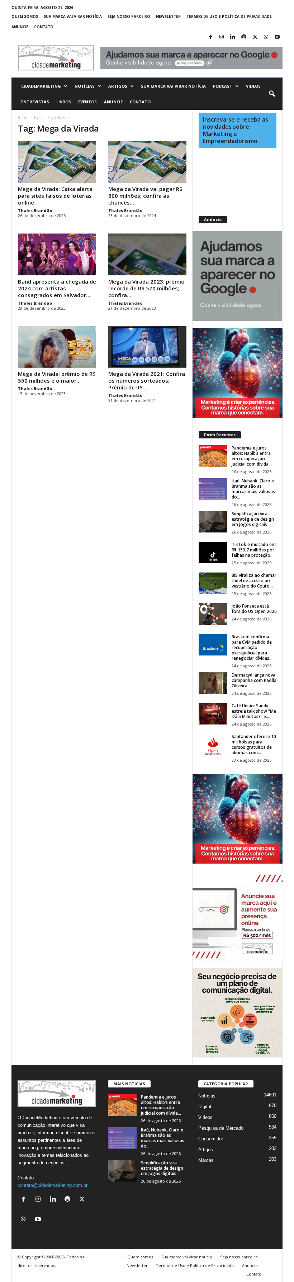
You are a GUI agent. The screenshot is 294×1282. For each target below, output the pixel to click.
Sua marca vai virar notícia (73, 16)
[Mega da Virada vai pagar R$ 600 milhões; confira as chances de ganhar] (147, 162)
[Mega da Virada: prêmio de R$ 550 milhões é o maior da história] (57, 347)
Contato (43, 26)
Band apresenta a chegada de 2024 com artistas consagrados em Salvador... (57, 288)
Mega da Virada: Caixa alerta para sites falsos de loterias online (55, 195)
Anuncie (19, 26)
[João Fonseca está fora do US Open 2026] (213, 614)
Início (22, 117)
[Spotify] (244, 37)
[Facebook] (210, 37)
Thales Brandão (35, 210)
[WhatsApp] (266, 37)
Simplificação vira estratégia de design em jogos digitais (253, 519)
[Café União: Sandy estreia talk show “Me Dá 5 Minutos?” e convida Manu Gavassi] (213, 713)
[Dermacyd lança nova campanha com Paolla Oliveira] (213, 683)
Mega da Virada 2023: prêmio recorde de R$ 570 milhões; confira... (146, 288)
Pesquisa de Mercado (220, 1128)
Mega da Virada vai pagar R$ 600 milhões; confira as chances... (145, 195)
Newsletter (168, 16)
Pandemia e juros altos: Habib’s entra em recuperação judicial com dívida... (252, 456)
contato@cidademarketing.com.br (52, 1185)
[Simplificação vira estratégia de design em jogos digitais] (213, 521)
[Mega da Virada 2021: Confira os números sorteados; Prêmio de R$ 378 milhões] (147, 347)
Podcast (222, 86)
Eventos (87, 101)
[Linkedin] (232, 37)
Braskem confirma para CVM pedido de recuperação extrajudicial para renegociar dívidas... (252, 647)
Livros (63, 101)
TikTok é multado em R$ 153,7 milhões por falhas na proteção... (254, 549)
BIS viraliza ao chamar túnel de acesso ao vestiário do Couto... (254, 580)
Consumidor (210, 1138)
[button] (272, 94)
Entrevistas (35, 101)
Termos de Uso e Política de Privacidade (229, 16)
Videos (253, 86)
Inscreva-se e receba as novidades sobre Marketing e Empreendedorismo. (235, 130)
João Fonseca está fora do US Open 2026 (254, 608)
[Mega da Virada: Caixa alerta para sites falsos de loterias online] (57, 162)
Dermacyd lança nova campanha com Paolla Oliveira (254, 680)
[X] (255, 37)
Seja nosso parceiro (129, 16)
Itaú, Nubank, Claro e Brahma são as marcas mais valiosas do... (253, 489)
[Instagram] (221, 37)
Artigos (117, 86)
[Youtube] (277, 37)
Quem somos (24, 16)
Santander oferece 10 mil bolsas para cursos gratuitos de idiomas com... (254, 744)
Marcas (206, 1160)
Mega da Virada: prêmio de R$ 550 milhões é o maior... (57, 377)
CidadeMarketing (41, 86)
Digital (204, 1106)
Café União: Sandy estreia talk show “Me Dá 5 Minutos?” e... (254, 711)
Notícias (85, 86)
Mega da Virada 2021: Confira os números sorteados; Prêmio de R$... (146, 380)
